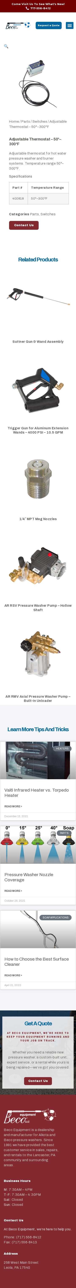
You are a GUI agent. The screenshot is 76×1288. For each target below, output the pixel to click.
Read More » (13, 806)
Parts (25, 121)
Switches (39, 121)
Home (14, 121)
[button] (69, 25)
